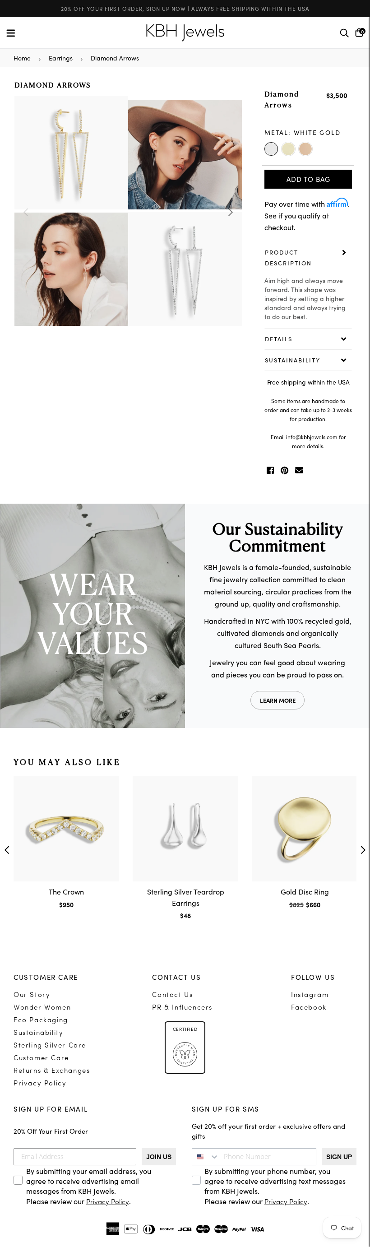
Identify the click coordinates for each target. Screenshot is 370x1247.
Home (22, 57)
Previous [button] (25, 212)
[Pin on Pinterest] (284, 470)
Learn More (278, 700)
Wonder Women (42, 1008)
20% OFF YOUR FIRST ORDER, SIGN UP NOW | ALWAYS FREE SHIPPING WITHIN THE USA (185, 8)
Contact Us (172, 995)
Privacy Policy (40, 1083)
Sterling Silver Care (50, 1046)
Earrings (61, 57)
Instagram (309, 995)
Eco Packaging (41, 1020)
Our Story (32, 995)
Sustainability (38, 1033)
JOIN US (158, 1156)
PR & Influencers (182, 1008)
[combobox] (205, 1157)
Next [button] (230, 212)
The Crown (66, 891)
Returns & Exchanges (52, 1071)
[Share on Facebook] (270, 470)
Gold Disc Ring (305, 891)
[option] (128, 212)
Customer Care (41, 1058)
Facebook (309, 1008)
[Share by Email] (299, 470)
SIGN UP (339, 1156)
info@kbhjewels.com (312, 436)
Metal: (302, 132)
